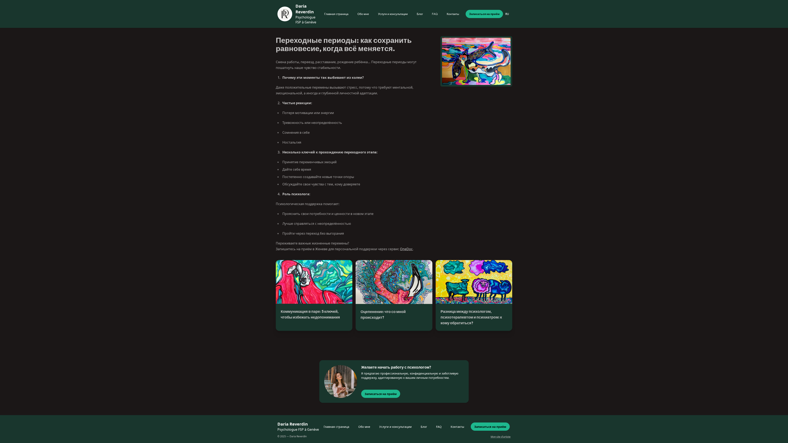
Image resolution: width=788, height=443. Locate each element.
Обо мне (363, 14)
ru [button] (507, 14)
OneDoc (406, 249)
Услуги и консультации (393, 14)
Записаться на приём (484, 14)
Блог (420, 14)
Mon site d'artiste (501, 436)
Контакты (453, 14)
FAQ (435, 14)
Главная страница (336, 14)
